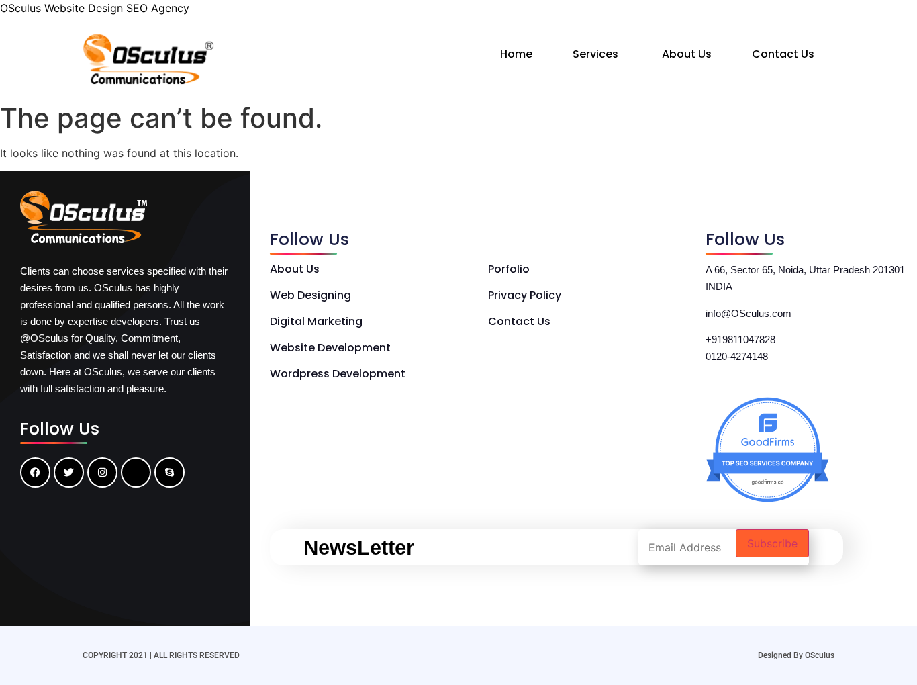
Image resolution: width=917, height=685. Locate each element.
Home (516, 54)
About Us (687, 54)
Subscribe (772, 543)
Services (595, 54)
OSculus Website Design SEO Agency (94, 8)
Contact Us (783, 54)
